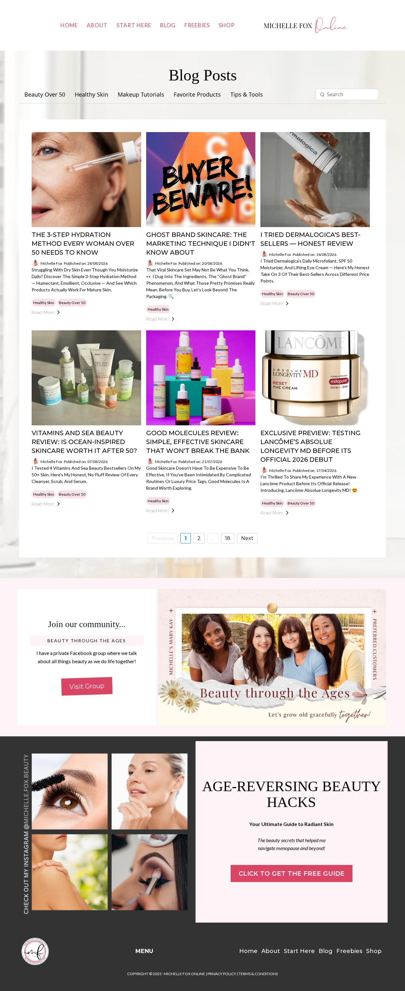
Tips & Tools (246, 94)
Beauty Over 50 (44, 94)
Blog (168, 25)
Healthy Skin (91, 94)
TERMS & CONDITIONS (258, 973)
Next (247, 538)
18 (227, 538)
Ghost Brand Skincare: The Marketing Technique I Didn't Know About (200, 243)
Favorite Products (197, 94)
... (212, 538)
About (97, 25)
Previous (163, 538)
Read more (43, 312)
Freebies (197, 25)
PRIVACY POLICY (222, 973)
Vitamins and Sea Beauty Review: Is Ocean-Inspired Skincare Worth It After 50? (84, 441)
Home (69, 25)
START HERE (133, 25)
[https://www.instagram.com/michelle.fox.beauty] (106, 831)
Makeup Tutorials (141, 94)
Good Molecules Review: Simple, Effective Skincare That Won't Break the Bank (197, 441)
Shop (227, 25)
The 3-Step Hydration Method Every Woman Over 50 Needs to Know (83, 243)
